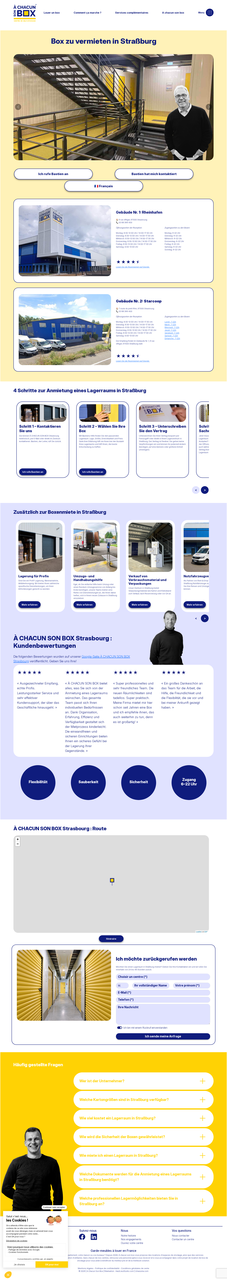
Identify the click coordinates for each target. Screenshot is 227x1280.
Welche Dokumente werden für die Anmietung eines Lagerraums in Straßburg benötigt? (135, 1177)
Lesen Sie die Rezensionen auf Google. (133, 267)
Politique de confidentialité (107, 1268)
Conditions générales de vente (135, 1268)
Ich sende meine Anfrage (163, 1036)
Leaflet (198, 931)
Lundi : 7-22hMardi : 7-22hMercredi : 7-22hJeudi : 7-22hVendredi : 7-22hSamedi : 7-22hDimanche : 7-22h (172, 330)
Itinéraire (111, 938)
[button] (18, 107)
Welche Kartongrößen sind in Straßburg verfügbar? (124, 1099)
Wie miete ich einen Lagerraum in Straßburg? (118, 1155)
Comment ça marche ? (87, 12)
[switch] (119, 1027)
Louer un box (52, 12)
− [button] (18, 844)
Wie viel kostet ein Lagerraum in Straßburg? (117, 1118)
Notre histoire (128, 1235)
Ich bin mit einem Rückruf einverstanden (145, 1027)
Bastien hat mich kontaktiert (154, 174)
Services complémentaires (131, 12)
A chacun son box (173, 12)
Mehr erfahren (30, 604)
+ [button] (18, 839)
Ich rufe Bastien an (53, 174)
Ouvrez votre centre (132, 1243)
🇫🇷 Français (103, 186)
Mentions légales (86, 1268)
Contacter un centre (183, 1239)
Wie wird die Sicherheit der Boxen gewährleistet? (122, 1137)
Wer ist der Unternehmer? (101, 1081)
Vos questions (181, 1230)
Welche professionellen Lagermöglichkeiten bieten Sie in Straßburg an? (128, 1201)
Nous (124, 1230)
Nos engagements (131, 1239)
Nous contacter (180, 1235)
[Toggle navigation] (210, 12)
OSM (206, 931)
